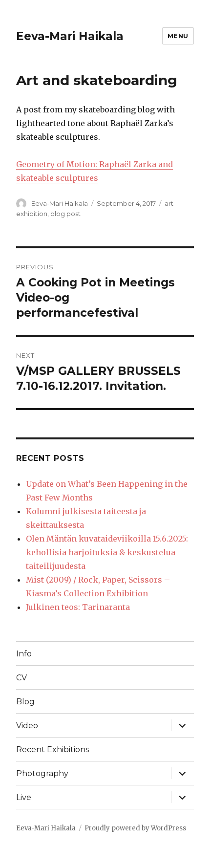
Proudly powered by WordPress (135, 828)
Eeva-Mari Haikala (70, 36)
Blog (25, 701)
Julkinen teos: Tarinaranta (78, 607)
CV (21, 677)
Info (24, 653)
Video (27, 725)
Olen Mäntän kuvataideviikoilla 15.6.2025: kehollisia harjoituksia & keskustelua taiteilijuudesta (107, 552)
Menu (178, 36)
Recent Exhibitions (52, 749)
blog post (65, 213)
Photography (42, 773)
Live (23, 797)
